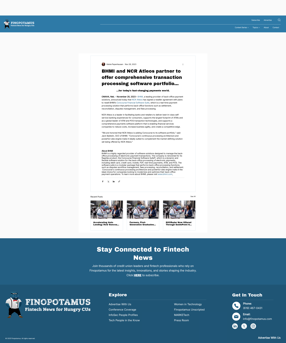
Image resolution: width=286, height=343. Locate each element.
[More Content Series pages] (248, 27)
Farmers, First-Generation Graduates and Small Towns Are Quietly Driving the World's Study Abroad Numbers (142, 223)
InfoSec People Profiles (123, 315)
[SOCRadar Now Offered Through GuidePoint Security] (179, 210)
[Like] (279, 20)
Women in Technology (188, 304)
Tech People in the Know (124, 320)
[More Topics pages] (259, 27)
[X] (244, 326)
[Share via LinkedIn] (114, 181)
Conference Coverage (122, 309)
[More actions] (183, 64)
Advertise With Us (120, 304)
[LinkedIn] (235, 326)
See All (193, 196)
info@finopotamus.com (257, 318)
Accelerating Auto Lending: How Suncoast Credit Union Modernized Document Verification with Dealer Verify (106, 223)
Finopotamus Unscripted (189, 309)
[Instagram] (253, 326)
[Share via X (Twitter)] (108, 181)
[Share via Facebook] (103, 181)
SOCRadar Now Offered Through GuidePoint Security (179, 223)
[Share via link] (119, 181)
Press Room (181, 320)
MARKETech (181, 315)
